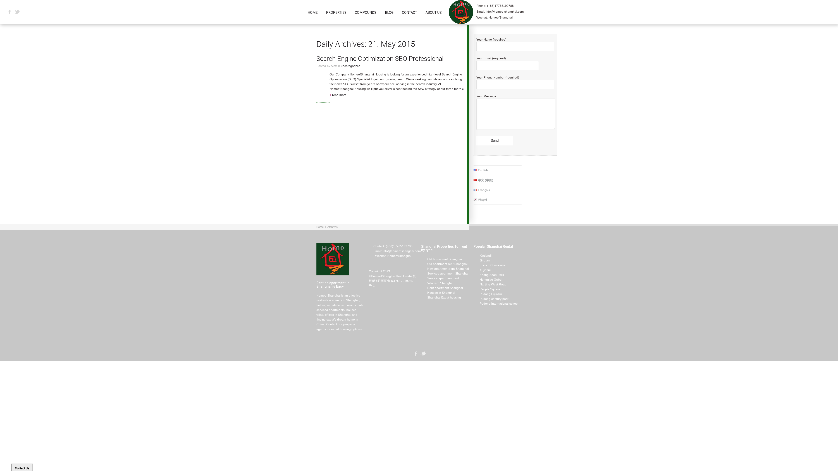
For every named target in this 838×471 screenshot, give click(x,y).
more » (459, 88)
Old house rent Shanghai (441, 259)
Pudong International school (496, 303)
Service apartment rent (440, 278)
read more (338, 94)
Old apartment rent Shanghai (444, 264)
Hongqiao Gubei (488, 279)
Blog (389, 13)
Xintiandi (482, 255)
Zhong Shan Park (489, 274)
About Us (434, 13)
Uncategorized (351, 66)
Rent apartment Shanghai (442, 288)
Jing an (482, 260)
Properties (336, 13)
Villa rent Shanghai (437, 283)
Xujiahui (482, 270)
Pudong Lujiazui (488, 294)
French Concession (490, 265)
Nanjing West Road (490, 284)
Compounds (365, 13)
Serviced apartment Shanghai (444, 273)
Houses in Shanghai (438, 292)
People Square (487, 289)
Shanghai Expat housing (441, 297)
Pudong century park (491, 298)
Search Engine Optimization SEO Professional (379, 58)
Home (313, 13)
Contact (409, 13)
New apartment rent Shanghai (445, 268)
